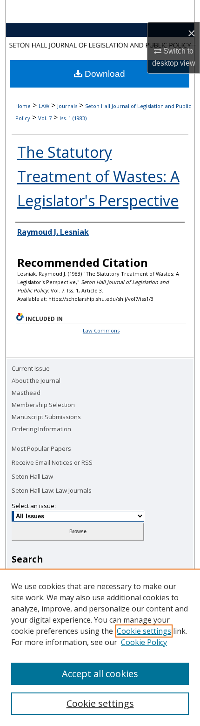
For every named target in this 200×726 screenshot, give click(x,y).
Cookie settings (144, 631)
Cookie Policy (144, 642)
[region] (100, 647)
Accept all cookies (100, 673)
